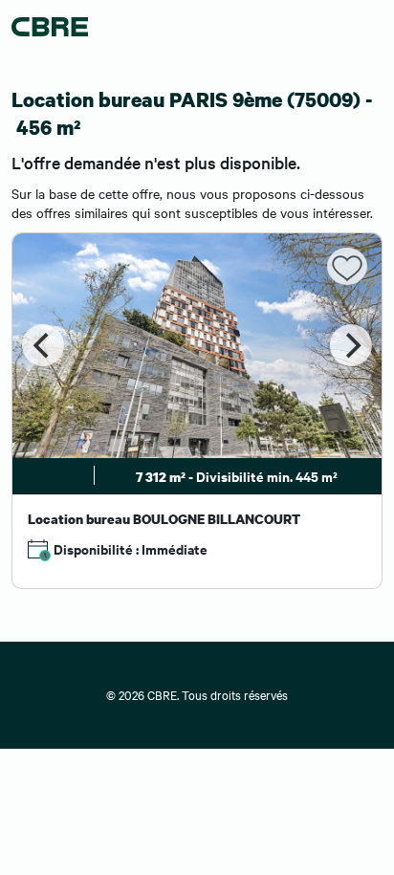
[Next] (351, 345)
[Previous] (43, 345)
